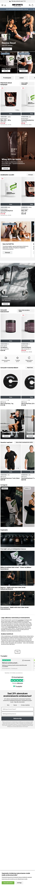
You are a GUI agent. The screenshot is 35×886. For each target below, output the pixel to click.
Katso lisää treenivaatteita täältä (24, 442)
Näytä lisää (30, 367)
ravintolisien (21, 620)
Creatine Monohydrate (7, 210)
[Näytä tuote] (4, 116)
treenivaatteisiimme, (12, 626)
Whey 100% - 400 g (6, 120)
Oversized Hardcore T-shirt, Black (10, 478)
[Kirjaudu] (5, 5)
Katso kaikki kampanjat (24, 83)
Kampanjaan (6, 49)
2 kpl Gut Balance (26, 347)
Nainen (15, 705)
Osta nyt (6, 71)
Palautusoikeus (29, 360)
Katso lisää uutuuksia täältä (24, 311)
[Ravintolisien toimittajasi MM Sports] (17, 5)
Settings (19, 882)
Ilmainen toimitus (6, 360)
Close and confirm (8, 882)
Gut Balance (4, 347)
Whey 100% (24, 210)
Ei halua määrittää (25, 705)
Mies (8, 705)
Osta (10, 113)
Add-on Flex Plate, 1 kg (7, 403)
